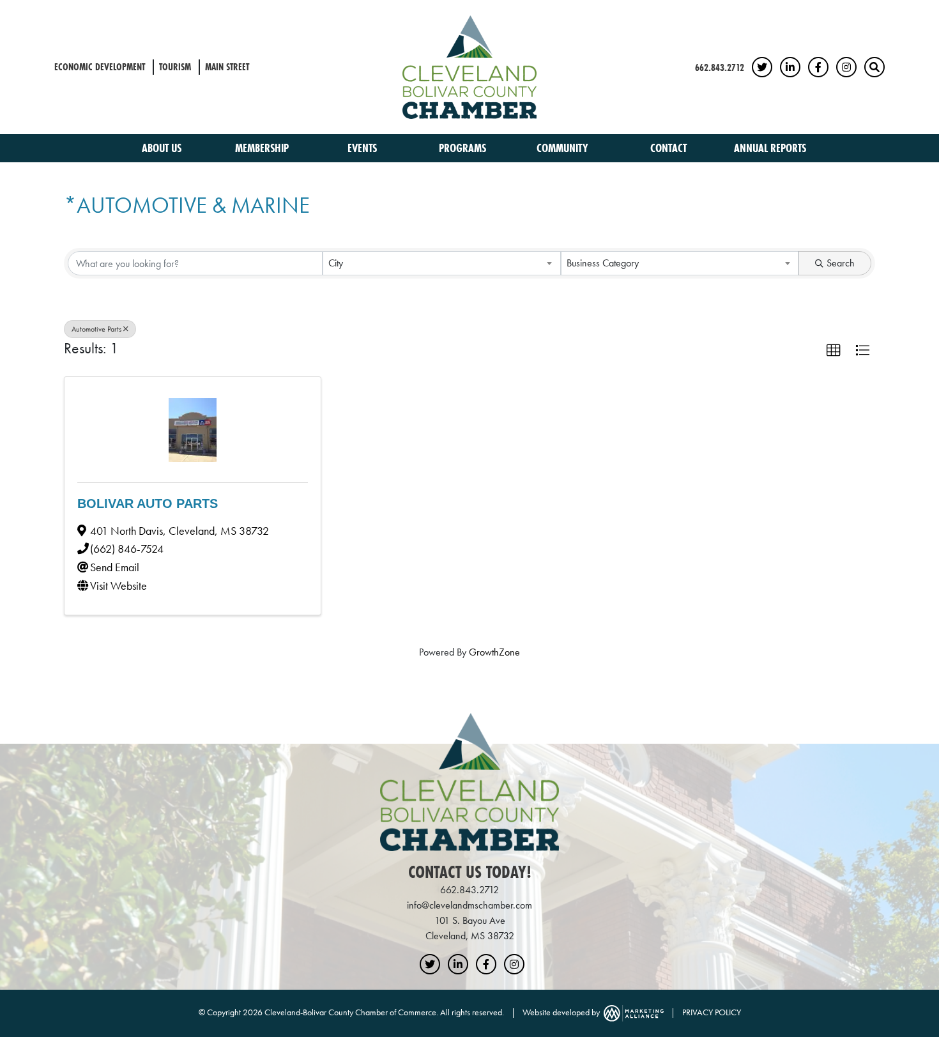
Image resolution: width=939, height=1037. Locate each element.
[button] (833, 351)
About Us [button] (163, 148)
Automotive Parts (96, 329)
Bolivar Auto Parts (147, 503)
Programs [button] (464, 148)
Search (841, 263)
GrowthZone (494, 652)
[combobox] (442, 263)
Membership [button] (263, 148)
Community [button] (564, 148)
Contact (668, 148)
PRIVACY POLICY (711, 1012)
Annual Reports (770, 148)
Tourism (175, 66)
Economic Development (99, 66)
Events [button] (363, 148)
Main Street (227, 66)
